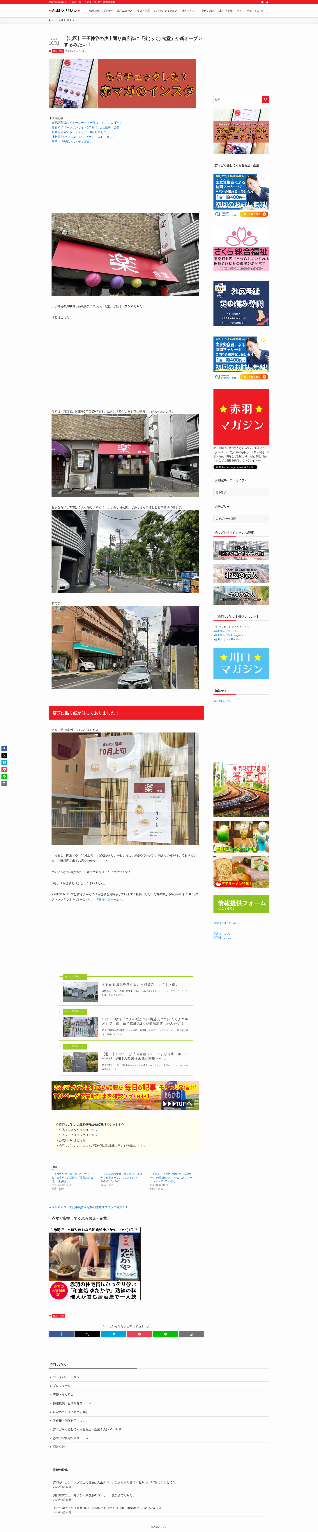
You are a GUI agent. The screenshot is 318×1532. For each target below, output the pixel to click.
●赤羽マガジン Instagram (228, 635)
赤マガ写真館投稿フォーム (70, 1438)
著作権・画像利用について (70, 1420)
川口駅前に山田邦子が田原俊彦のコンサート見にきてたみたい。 (95, 1497)
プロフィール (62, 1385)
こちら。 (94, 1129)
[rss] (262, 2)
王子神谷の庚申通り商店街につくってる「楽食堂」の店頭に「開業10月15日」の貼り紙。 (73, 1177)
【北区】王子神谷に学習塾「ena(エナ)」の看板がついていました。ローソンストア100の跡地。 (171, 1177)
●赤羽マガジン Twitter (226, 631)
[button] (61, 1334)
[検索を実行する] (265, 99)
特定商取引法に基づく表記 (70, 1412)
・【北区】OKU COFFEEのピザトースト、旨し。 (82, 136)
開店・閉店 (58, 51)
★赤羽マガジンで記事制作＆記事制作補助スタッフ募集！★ (88, 1207)
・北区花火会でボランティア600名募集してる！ (80, 132)
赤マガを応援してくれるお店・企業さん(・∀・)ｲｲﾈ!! (87, 1429)
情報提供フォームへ (109, 899)
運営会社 (59, 1446)
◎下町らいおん (222, 937)
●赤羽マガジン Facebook (228, 639)
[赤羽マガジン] (64, 10)
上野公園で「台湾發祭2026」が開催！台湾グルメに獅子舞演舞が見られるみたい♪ (107, 1510)
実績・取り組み (63, 1394)
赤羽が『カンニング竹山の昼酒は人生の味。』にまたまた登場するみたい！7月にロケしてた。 (115, 1484)
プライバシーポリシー (67, 1377)
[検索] (267, 2)
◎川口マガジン (222, 933)
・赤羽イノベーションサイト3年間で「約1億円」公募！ (86, 127)
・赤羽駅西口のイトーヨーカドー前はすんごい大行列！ (85, 122)
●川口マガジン (221, 701)
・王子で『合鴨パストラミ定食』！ (72, 141)
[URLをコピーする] (191, 1334)
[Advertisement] (126, 175)
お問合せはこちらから (226, 922)
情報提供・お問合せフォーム (72, 1403)
